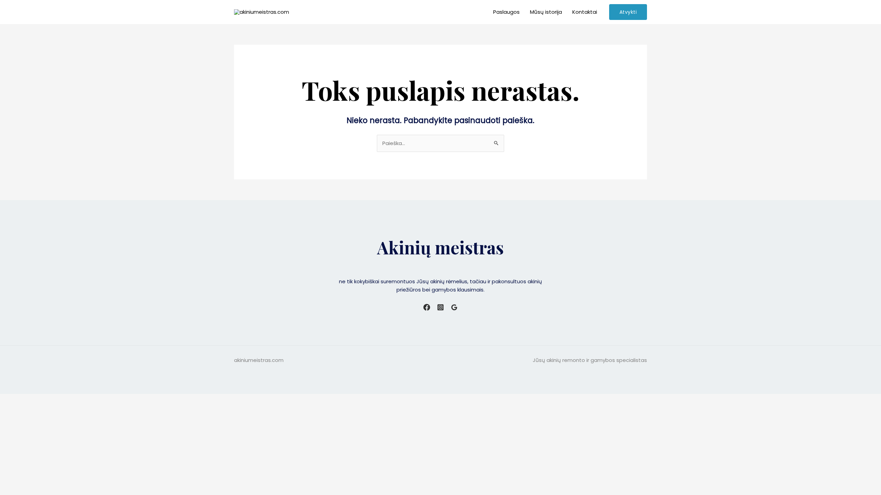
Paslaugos (506, 11)
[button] (628, 12)
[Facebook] (426, 307)
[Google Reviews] (454, 307)
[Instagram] (440, 307)
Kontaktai (584, 11)
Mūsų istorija (546, 11)
